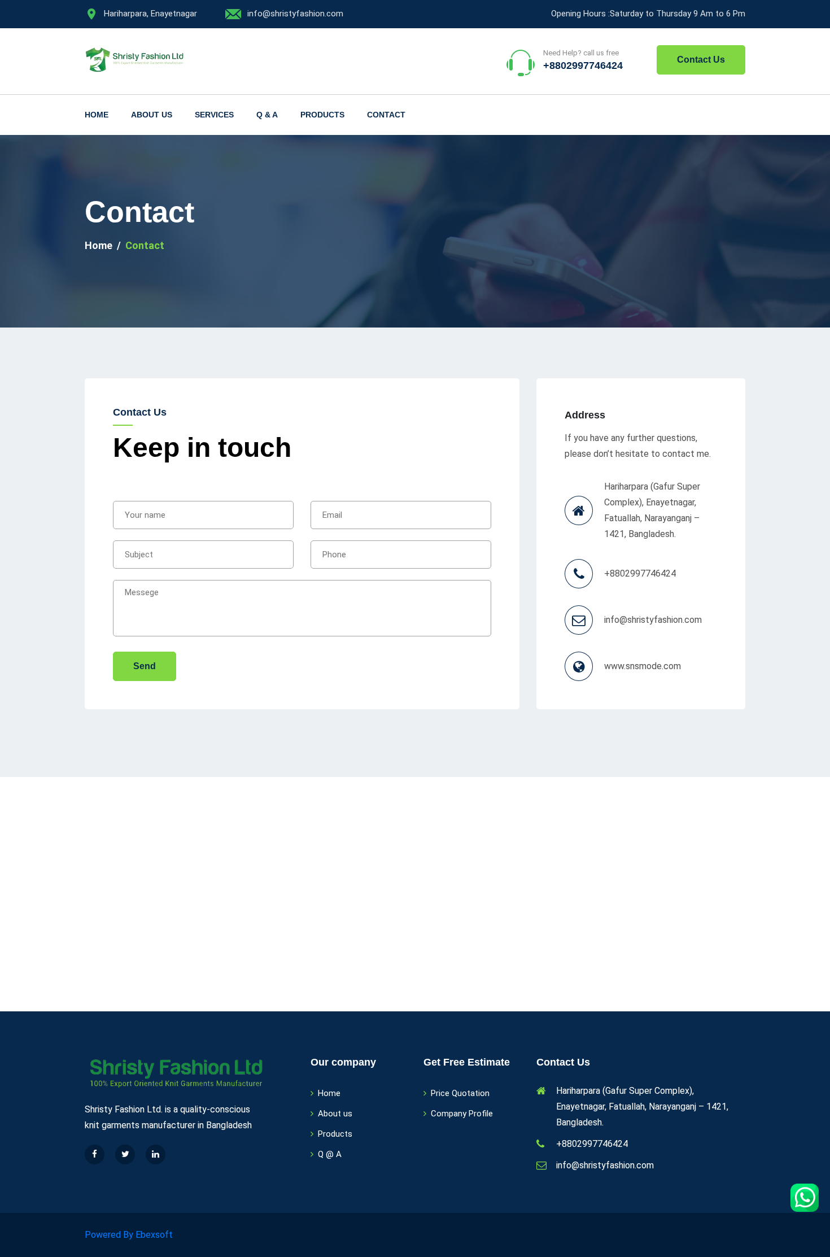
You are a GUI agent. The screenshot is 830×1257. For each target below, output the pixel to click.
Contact (386, 114)
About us (151, 114)
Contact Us (701, 59)
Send (144, 666)
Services (214, 114)
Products (322, 114)
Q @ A (330, 1154)
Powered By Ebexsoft (129, 1234)
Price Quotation (460, 1093)
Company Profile (462, 1113)
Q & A (267, 114)
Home (96, 114)
